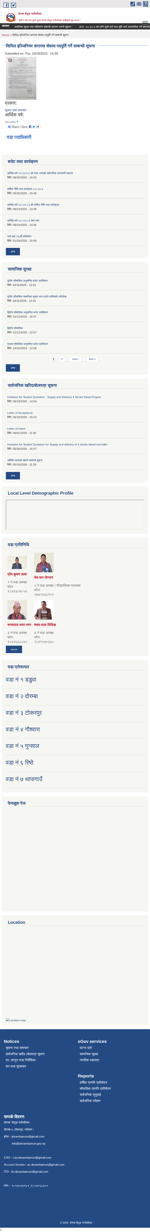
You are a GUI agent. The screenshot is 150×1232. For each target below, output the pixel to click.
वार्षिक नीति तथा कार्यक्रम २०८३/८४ (25, 188)
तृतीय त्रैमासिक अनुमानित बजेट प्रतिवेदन (27, 280)
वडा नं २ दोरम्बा (22, 696)
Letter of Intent (16, 428)
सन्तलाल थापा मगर (19, 625)
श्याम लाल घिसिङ (45, 625)
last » (92, 359)
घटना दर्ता (86, 1048)
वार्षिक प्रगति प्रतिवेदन (93, 1082)
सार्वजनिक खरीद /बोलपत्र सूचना (25, 1054)
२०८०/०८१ (11, 122)
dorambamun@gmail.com (28, 1136)
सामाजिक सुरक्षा (89, 1054)
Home (5, 34)
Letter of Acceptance (20, 412)
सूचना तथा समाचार (15, 110)
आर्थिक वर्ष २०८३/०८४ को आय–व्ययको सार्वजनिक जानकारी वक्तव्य (40, 173)
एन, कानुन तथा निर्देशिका (21, 1060)
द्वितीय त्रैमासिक (15, 328)
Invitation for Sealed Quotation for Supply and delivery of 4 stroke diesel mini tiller (57, 444)
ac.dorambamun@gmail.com (45, 1164)
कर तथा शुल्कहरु (16, 1066)
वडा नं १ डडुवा (21, 679)
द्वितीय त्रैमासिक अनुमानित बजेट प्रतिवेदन (27, 312)
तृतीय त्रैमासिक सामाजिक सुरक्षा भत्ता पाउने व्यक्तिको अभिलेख (36, 296)
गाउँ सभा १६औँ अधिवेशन (19, 236)
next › (75, 359)
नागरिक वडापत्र (89, 1060)
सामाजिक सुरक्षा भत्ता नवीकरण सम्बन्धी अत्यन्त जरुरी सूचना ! (38, 26)
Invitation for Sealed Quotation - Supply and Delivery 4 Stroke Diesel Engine (54, 397)
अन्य (13, 251)
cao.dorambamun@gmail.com (32, 1157)
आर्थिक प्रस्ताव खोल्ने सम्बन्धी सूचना (24, 460)
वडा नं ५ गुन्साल (22, 746)
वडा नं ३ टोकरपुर (24, 712)
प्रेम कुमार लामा (17, 574)
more (14, 649)
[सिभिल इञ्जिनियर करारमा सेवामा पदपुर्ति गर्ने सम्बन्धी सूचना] (21, 78)
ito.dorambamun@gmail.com (29, 1171)
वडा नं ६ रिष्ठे (19, 762)
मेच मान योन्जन (43, 578)
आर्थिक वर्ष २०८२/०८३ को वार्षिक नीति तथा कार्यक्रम (33, 204)
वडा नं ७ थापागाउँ (24, 779)
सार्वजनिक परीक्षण (90, 1101)
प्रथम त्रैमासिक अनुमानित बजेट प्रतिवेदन (27, 343)
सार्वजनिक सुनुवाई (90, 1095)
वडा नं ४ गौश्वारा (23, 729)
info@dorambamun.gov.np (28, 1143)
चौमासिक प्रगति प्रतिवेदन (95, 1088)
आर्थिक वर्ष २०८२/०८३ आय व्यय (23, 220)
